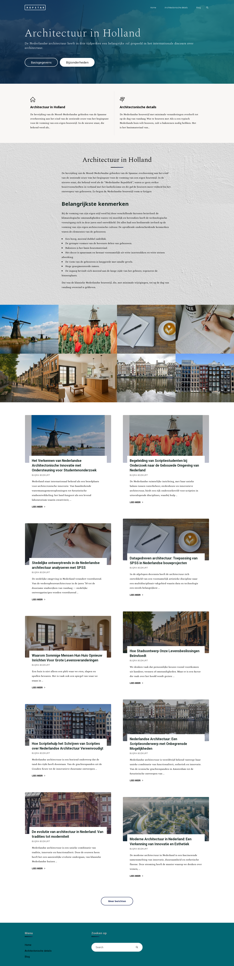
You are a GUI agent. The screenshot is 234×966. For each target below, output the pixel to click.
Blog (27, 956)
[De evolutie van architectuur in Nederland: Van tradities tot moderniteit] (68, 813)
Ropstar (36, 7)
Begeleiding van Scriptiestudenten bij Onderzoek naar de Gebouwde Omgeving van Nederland (164, 465)
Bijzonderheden (77, 62)
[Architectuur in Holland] (69, 99)
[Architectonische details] (159, 99)
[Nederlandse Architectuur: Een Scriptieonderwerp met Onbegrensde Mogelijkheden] (166, 720)
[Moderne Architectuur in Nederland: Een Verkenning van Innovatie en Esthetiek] (166, 819)
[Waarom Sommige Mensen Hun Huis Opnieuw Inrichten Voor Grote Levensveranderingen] (68, 637)
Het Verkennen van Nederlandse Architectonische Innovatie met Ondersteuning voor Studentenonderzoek (64, 465)
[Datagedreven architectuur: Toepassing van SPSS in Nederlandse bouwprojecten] (166, 539)
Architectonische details (38, 950)
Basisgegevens (41, 62)
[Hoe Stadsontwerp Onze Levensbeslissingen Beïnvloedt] (166, 632)
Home (28, 944)
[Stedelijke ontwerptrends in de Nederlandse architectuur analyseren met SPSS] (68, 544)
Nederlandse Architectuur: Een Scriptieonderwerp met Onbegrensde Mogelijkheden (158, 744)
